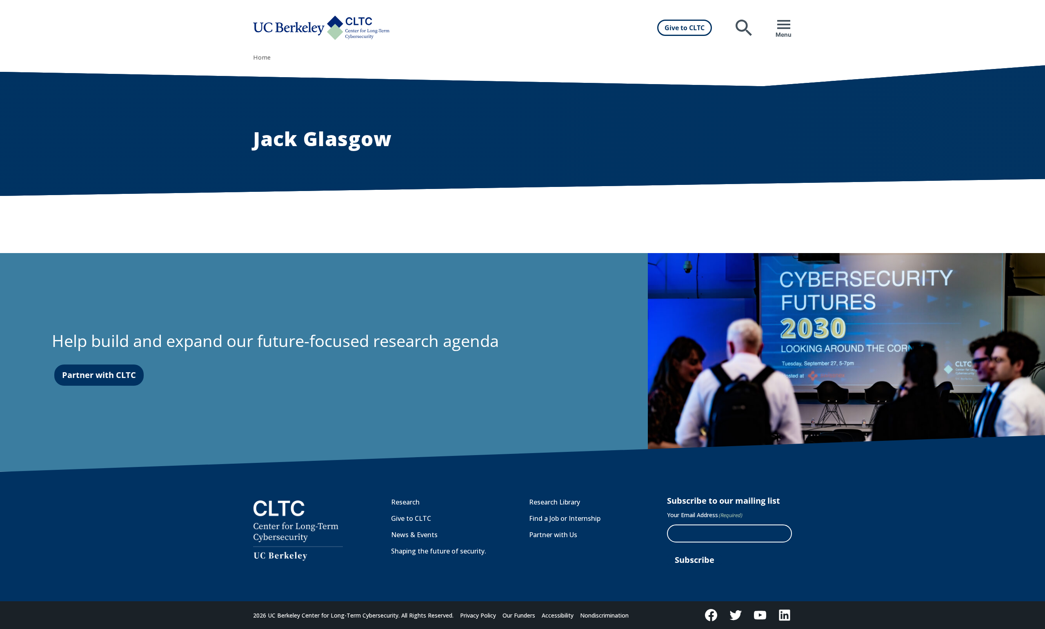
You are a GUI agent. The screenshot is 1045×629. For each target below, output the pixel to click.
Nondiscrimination (604, 615)
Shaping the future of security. (438, 551)
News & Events (414, 534)
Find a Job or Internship (564, 518)
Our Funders (518, 615)
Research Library (554, 502)
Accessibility (558, 615)
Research (405, 502)
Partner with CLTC (99, 374)
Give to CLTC (685, 27)
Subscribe (694, 559)
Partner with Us (553, 534)
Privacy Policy (478, 615)
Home (262, 57)
